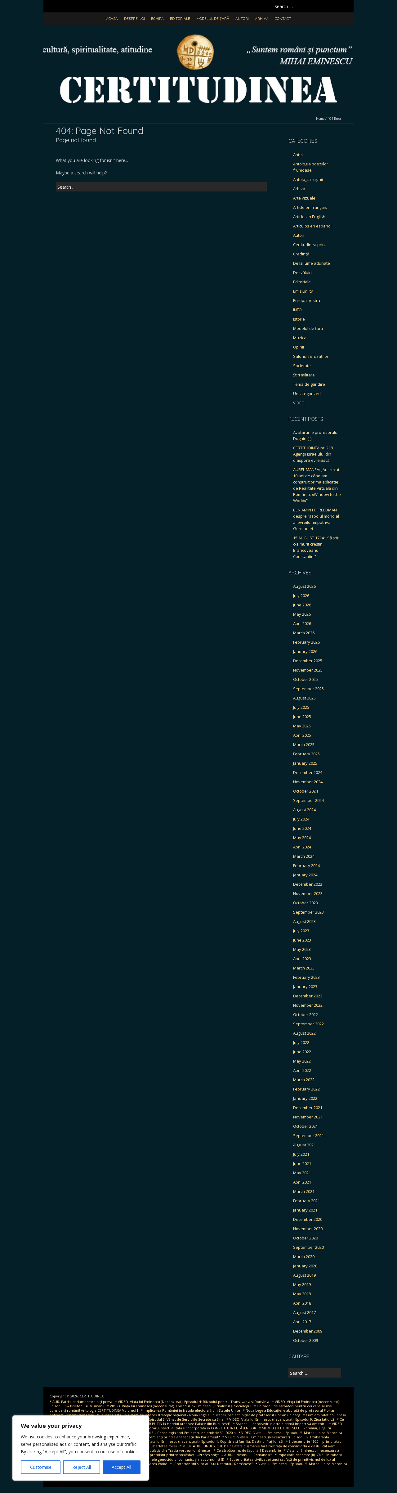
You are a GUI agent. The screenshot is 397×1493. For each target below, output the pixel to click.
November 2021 (308, 1117)
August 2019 (304, 1275)
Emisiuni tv (303, 291)
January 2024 (305, 875)
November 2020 (308, 1228)
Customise (40, 1467)
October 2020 (305, 1238)
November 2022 (308, 1005)
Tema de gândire (309, 384)
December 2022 (307, 996)
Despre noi (134, 18)
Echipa (157, 18)
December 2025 (307, 660)
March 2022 (303, 1079)
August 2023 (304, 921)
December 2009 (307, 1331)
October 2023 (305, 903)
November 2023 (308, 893)
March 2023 (303, 968)
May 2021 (302, 1173)
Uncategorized (307, 393)
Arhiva (262, 18)
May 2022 (302, 1061)
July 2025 (301, 707)
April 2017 (302, 1321)
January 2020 (305, 1266)
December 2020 (307, 1219)
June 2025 (302, 716)
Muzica (299, 337)
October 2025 (305, 679)
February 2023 (306, 977)
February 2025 (306, 754)
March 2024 (303, 856)
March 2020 (303, 1256)
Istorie (299, 319)
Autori (242, 18)
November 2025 (308, 670)
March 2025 (303, 744)
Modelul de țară (212, 18)
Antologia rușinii (308, 179)
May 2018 (302, 1294)
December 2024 (307, 772)
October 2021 (305, 1126)
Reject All (81, 1467)
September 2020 (308, 1247)
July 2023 (301, 930)
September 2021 (308, 1135)
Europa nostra (306, 300)
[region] (80, 1448)
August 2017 (304, 1312)
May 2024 (302, 837)
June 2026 (302, 605)
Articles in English (309, 216)
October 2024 (305, 791)
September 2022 (308, 1024)
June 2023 (302, 940)
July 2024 (301, 819)
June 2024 (302, 828)
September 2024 (308, 800)
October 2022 (305, 1014)
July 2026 (301, 595)
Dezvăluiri (302, 272)
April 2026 (302, 623)
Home (320, 118)
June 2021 (302, 1163)
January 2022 (305, 1098)
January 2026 (305, 651)
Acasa (112, 18)
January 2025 (305, 763)
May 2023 (302, 949)
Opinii (298, 347)
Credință (301, 254)
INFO (297, 310)
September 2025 (308, 688)
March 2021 (303, 1191)
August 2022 (304, 1033)
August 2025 (304, 698)
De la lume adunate (311, 263)
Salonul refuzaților (310, 356)
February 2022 (306, 1089)
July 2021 (301, 1154)
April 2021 (302, 1182)
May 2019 (302, 1284)
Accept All (121, 1467)
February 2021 (306, 1200)
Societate (302, 365)
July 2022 (301, 1042)
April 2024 (302, 847)
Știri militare (304, 375)
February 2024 (306, 865)
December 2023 (307, 884)
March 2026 (303, 633)
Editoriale (180, 18)
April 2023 (302, 958)
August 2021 (304, 1145)
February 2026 (306, 642)
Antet (298, 154)
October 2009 (305, 1340)
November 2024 (308, 782)
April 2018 (302, 1303)
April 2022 (302, 1070)
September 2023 (308, 912)
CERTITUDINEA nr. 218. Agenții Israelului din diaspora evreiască (313, 454)
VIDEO (299, 403)
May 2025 (302, 726)
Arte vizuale (304, 198)
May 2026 (302, 614)
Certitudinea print (309, 244)
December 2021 (307, 1107)
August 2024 (304, 809)
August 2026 (304, 586)
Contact (283, 18)
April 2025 (302, 735)
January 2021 (305, 1210)
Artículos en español (312, 226)
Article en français (310, 207)
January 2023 (305, 986)
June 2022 (302, 1052)
